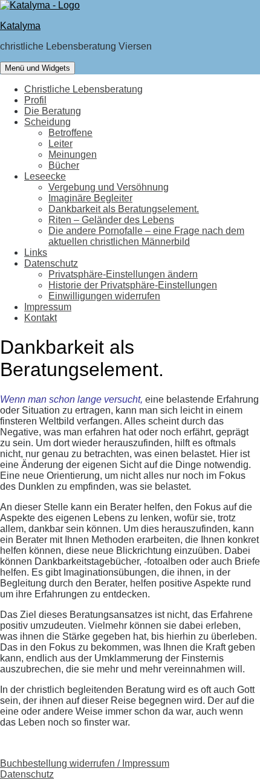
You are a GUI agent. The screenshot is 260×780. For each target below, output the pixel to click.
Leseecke (45, 176)
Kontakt (40, 318)
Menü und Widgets (37, 68)
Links (35, 252)
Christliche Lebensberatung (83, 89)
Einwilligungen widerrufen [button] (104, 296)
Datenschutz (51, 263)
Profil (35, 100)
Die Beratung (52, 111)
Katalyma (20, 26)
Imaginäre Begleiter (90, 198)
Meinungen (72, 154)
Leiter (60, 143)
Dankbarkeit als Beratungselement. (123, 209)
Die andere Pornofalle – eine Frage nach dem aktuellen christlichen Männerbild (146, 236)
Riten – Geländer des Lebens (111, 220)
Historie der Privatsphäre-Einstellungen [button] (132, 285)
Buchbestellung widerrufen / (61, 763)
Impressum (47, 307)
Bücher (63, 165)
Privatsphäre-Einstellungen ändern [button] (123, 274)
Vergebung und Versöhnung (108, 187)
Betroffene (70, 133)
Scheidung (47, 122)
